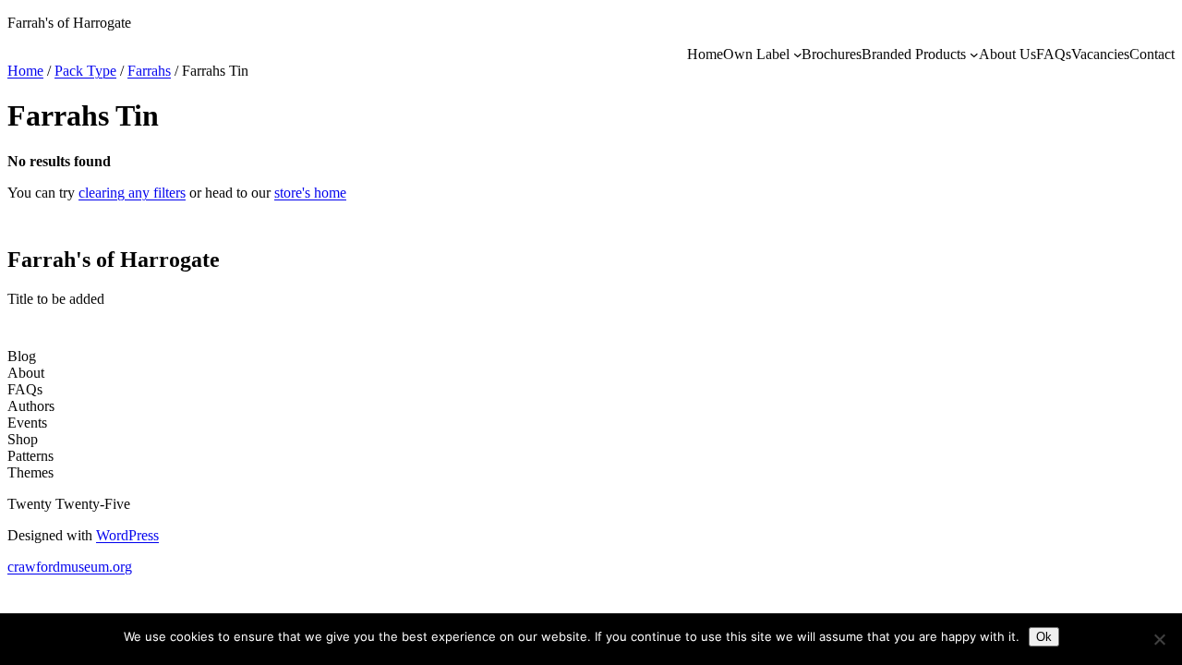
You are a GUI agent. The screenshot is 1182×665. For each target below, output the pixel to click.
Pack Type (85, 71)
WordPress (127, 535)
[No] (1159, 639)
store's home (310, 192)
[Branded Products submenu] (974, 54)
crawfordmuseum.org (69, 566)
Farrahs (149, 71)
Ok (1044, 637)
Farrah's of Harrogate (69, 22)
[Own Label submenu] (797, 54)
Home (25, 71)
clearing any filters (132, 192)
